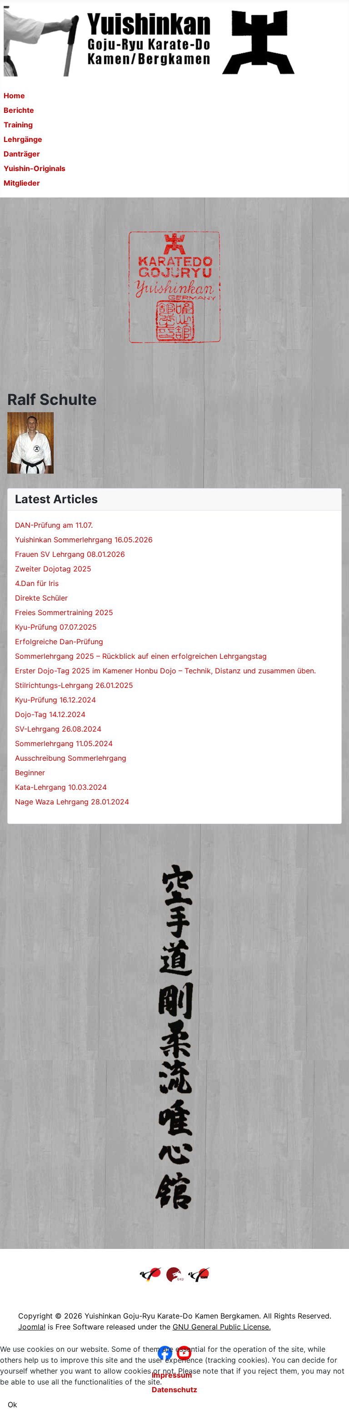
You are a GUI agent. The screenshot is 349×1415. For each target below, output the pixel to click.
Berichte (19, 110)
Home (14, 95)
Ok (12, 1404)
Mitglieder (22, 182)
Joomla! (31, 1326)
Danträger (22, 153)
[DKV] (151, 1274)
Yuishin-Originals (34, 168)
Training (18, 124)
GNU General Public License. (222, 1326)
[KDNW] (199, 1274)
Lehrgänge (23, 139)
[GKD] (175, 1274)
